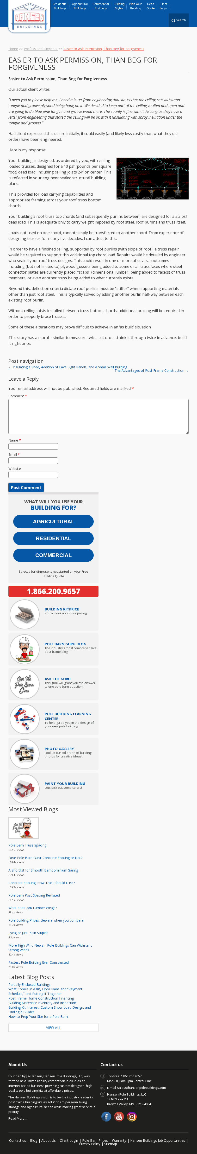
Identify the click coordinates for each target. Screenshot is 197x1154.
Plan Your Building (135, 6)
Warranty (119, 1140)
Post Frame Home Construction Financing (41, 998)
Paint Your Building (65, 783)
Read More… (17, 1118)
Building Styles (119, 6)
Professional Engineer (41, 48)
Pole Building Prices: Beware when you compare (46, 920)
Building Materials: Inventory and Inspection (42, 1002)
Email (14, 454)
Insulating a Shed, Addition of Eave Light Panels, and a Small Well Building (67, 367)
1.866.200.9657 (53, 591)
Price (62, 609)
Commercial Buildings (100, 6)
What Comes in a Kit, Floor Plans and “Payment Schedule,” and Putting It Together (45, 991)
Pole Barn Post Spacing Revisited (34, 895)
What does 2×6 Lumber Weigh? (32, 907)
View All (53, 1027)
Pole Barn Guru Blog (65, 643)
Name (14, 440)
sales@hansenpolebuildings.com (141, 1087)
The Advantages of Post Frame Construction (152, 370)
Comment (17, 396)
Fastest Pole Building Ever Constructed (38, 962)
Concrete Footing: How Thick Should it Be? (41, 882)
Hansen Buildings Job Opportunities (157, 1140)
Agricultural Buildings (80, 6)
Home (13, 48)
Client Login (163, 6)
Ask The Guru (58, 678)
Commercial (53, 555)
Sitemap (110, 1143)
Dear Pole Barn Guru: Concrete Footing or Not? (45, 857)
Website (14, 468)
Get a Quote (151, 6)
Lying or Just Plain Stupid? (28, 932)
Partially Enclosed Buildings (29, 984)
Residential (53, 538)
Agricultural (53, 522)
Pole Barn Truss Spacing (27, 845)
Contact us (17, 1140)
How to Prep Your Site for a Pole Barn (38, 1016)
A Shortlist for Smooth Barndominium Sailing (43, 870)
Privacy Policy (89, 1143)
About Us (48, 1140)
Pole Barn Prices (95, 1140)
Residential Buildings (60, 6)
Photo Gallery (59, 748)
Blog (33, 1140)
